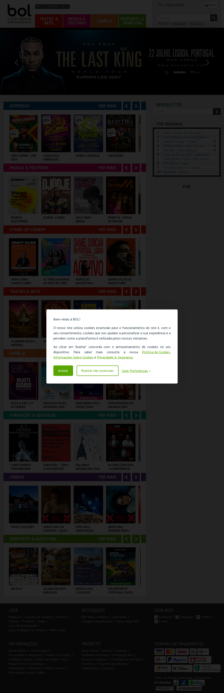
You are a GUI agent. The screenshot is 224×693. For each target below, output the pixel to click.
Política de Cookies (156, 352)
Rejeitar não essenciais (97, 371)
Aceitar (63, 371)
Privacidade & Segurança (115, 357)
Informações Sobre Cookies (73, 357)
